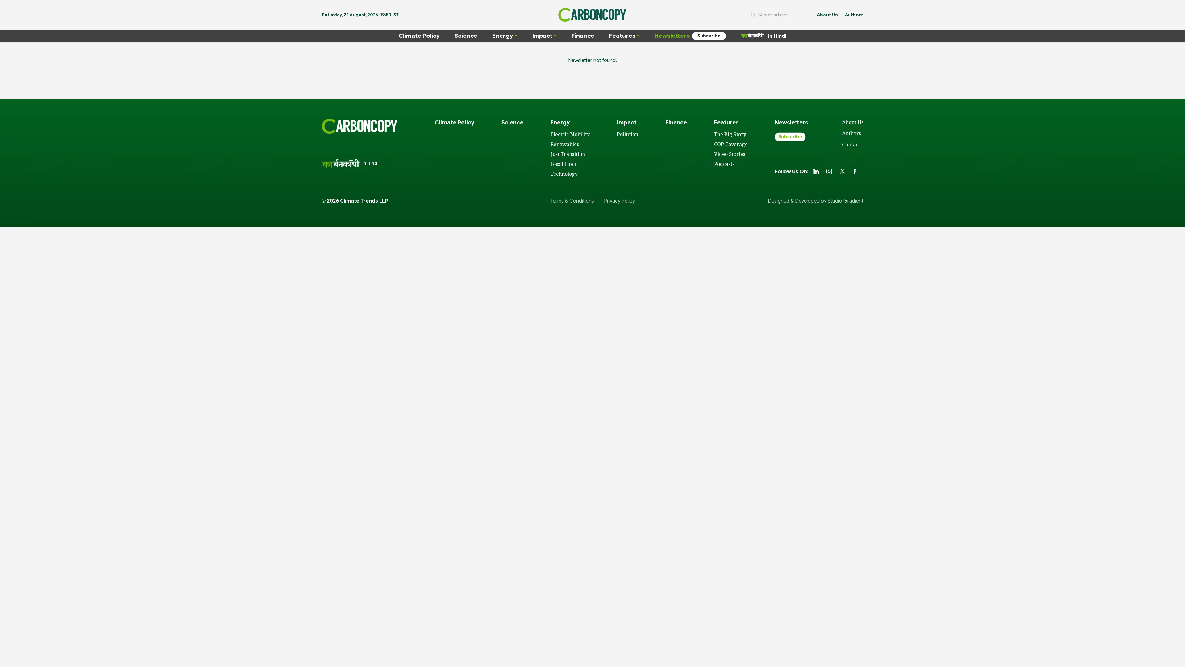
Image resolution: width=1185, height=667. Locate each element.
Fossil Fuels (564, 164)
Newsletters (672, 35)
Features (622, 35)
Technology (564, 173)
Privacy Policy (619, 201)
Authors (854, 15)
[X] (842, 171)
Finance (583, 35)
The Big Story (730, 134)
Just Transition (568, 154)
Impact (542, 35)
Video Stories (729, 154)
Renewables (565, 144)
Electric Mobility (570, 134)
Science (466, 35)
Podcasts (724, 164)
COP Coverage (731, 144)
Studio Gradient (845, 201)
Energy (502, 35)
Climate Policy (419, 35)
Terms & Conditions (572, 201)
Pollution (627, 134)
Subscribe (709, 36)
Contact (851, 144)
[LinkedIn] (816, 171)
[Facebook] (855, 171)
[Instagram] (829, 171)
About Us (827, 15)
